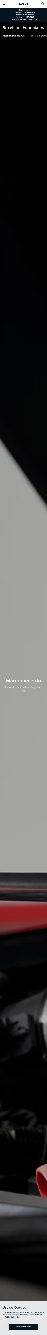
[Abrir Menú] (4, 3)
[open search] (43, 3)
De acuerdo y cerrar (23, 1327)
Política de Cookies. (12, 1317)
